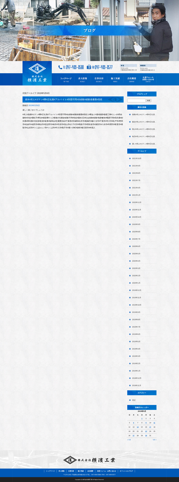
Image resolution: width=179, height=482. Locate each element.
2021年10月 (136, 158)
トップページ (66, 79)
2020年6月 (136, 246)
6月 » (154, 440)
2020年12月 (136, 202)
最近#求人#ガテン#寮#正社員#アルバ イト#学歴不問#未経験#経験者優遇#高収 (144, 122)
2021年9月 (136, 166)
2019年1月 (136, 371)
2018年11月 (136, 385)
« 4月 (129, 440)
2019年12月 (136, 290)
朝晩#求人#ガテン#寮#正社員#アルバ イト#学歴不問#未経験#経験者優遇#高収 (144, 114)
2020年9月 (136, 224)
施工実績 (115, 79)
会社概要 (132, 79)
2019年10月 (136, 305)
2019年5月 (136, 341)
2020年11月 (136, 210)
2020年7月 (136, 239)
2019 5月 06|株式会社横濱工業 (147, 1)
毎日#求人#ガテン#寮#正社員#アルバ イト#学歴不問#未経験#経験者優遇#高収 (144, 136)
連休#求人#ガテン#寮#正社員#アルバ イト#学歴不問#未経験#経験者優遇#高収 (63, 99)
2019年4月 (136, 349)
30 (146, 435)
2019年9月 (136, 312)
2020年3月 (136, 268)
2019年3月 (136, 356)
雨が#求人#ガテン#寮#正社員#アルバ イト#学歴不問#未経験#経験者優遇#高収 (144, 129)
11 (154, 423)
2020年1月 (136, 283)
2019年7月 (136, 327)
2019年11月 (136, 298)
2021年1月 (136, 195)
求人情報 (82, 79)
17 (150, 427)
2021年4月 (136, 188)
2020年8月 (136, 232)
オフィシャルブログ (126, 471)
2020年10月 (136, 217)
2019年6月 (136, 334)
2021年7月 (136, 180)
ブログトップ (142, 94)
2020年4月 (136, 261)
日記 (134, 400)
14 (138, 427)
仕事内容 (99, 79)
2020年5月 (136, 254)
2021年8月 (136, 173)
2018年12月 (136, 378)
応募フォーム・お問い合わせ (148, 79)
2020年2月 (136, 276)
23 (146, 431)
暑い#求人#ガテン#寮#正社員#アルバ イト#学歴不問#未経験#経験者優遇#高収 (144, 144)
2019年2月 (136, 363)
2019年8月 (136, 320)
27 (133, 435)
